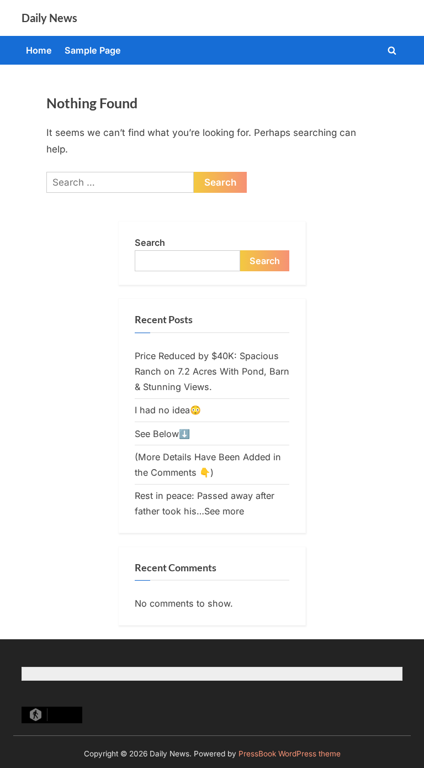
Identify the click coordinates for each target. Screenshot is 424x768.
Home (39, 50)
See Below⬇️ (162, 433)
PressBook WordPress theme (290, 753)
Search (150, 242)
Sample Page (93, 50)
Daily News (49, 17)
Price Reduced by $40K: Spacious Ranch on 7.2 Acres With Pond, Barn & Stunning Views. (212, 371)
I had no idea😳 (168, 409)
